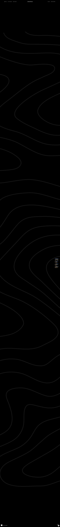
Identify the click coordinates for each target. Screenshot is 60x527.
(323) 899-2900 (53, 1)
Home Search (15, 1)
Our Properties (10, 1)
